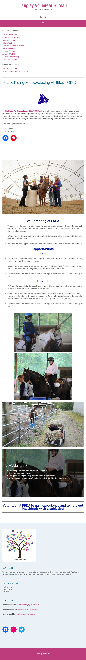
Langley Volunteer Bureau (43, 5)
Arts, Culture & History (10, 34)
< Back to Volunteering (10, 59)
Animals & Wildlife (9, 54)
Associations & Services (11, 37)
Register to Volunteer (10, 68)
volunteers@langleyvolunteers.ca (29, 609)
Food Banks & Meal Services (13, 45)
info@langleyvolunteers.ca (26, 614)
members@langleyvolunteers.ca (28, 604)
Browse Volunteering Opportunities (15, 71)
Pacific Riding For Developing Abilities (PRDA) (20, 111)
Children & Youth (8, 40)
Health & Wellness (9, 48)
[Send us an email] (41, 16)
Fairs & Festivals (8, 43)
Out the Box (46, 653)
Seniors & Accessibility (10, 56)
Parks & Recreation (9, 51)
